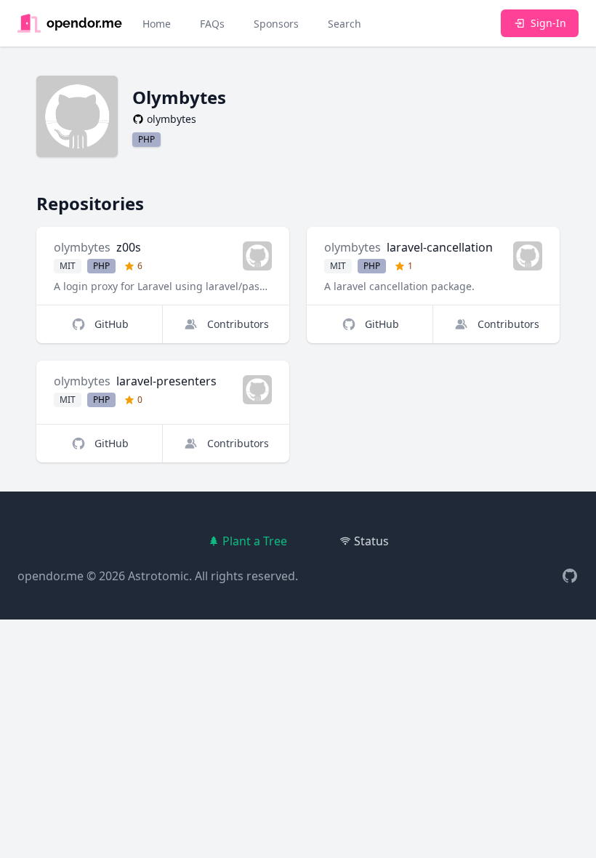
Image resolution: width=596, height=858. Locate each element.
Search (344, 24)
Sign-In (548, 23)
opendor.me (50, 576)
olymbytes (82, 247)
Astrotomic (158, 576)
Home (156, 24)
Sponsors (276, 24)
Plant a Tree (254, 541)
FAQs (212, 24)
